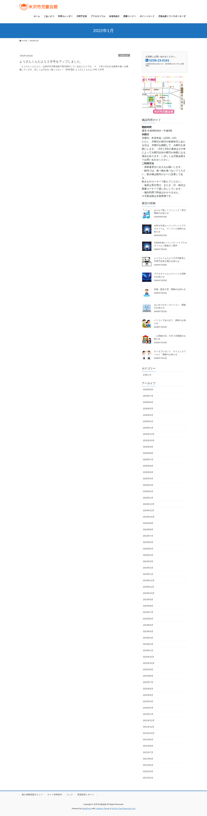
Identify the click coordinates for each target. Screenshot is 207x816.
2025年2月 (148, 491)
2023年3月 (148, 638)
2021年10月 (148, 733)
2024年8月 (148, 529)
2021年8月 (148, 746)
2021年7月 (148, 752)
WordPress (86, 809)
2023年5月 (148, 625)
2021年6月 (148, 758)
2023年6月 (148, 618)
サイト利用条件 (54, 794)
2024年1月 (148, 574)
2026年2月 (148, 421)
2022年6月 (148, 688)
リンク (70, 794)
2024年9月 (148, 523)
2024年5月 (148, 548)
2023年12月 (148, 580)
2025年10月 (148, 440)
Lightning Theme (102, 809)
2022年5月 (148, 695)
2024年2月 (148, 568)
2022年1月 (148, 714)
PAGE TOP (199, 789)
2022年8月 (148, 676)
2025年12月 (148, 434)
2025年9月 (148, 447)
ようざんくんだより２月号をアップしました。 (51, 61)
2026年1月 (148, 428)
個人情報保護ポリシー (32, 794)
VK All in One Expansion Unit (123, 809)
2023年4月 (148, 631)
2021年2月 (148, 778)
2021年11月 (148, 727)
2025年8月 (148, 453)
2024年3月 (148, 561)
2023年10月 (148, 593)
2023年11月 (148, 587)
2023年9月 (148, 599)
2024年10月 (148, 517)
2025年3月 (148, 485)
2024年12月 (148, 504)
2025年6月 (148, 466)
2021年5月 (148, 765)
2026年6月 (148, 402)
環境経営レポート (85, 794)
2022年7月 (148, 682)
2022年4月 (148, 701)
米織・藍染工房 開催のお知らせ (170, 289)
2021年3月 (148, 771)
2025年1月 (148, 498)
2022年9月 (148, 669)
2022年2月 (148, 708)
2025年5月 (148, 472)
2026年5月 (148, 408)
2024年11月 (148, 510)
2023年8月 (148, 606)
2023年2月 (148, 644)
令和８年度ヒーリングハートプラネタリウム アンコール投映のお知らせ (170, 228)
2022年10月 (148, 663)
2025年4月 (148, 478)
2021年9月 (148, 739)
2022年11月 (148, 657)
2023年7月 (148, 612)
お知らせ (124, 55)
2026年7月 (148, 396)
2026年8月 (148, 389)
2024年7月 (148, 536)
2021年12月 (148, 720)
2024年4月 (148, 555)
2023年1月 (148, 650)
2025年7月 (148, 459)
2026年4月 (148, 415)
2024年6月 (148, 542)
